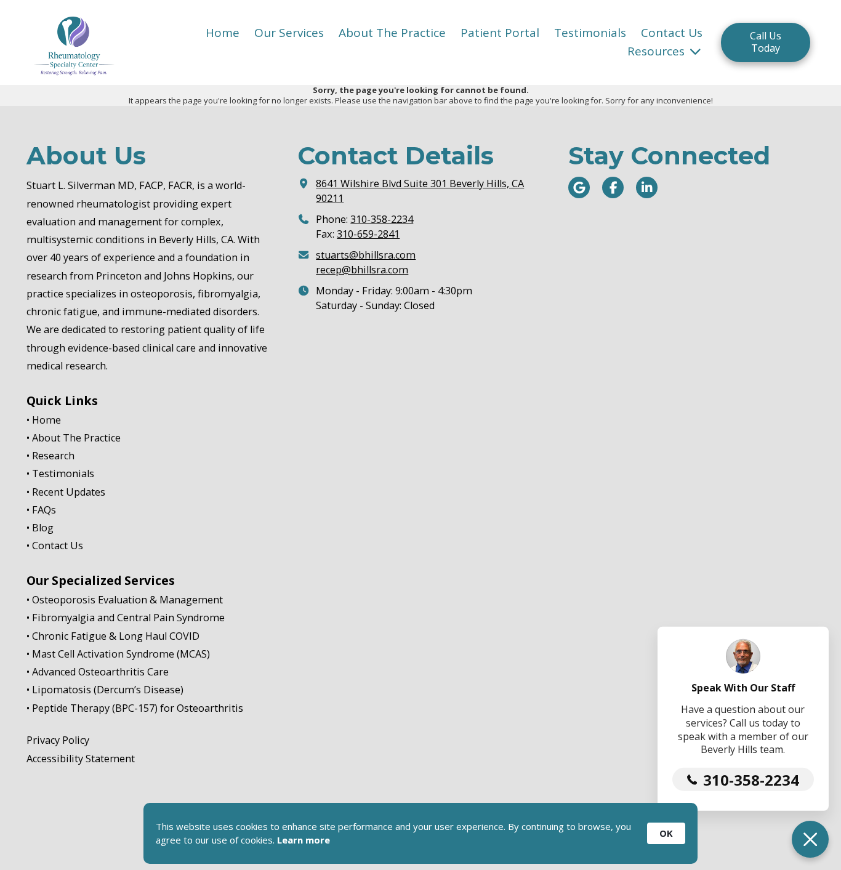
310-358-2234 (381, 219)
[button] (810, 839)
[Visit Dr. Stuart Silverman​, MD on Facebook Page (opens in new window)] (613, 187)
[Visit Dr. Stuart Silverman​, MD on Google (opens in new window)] (579, 187)
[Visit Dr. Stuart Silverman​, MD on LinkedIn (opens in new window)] (647, 187)
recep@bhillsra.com (362, 269)
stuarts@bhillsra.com (366, 255)
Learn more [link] (303, 840)
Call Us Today (765, 42)
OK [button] (666, 833)
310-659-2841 (368, 234)
